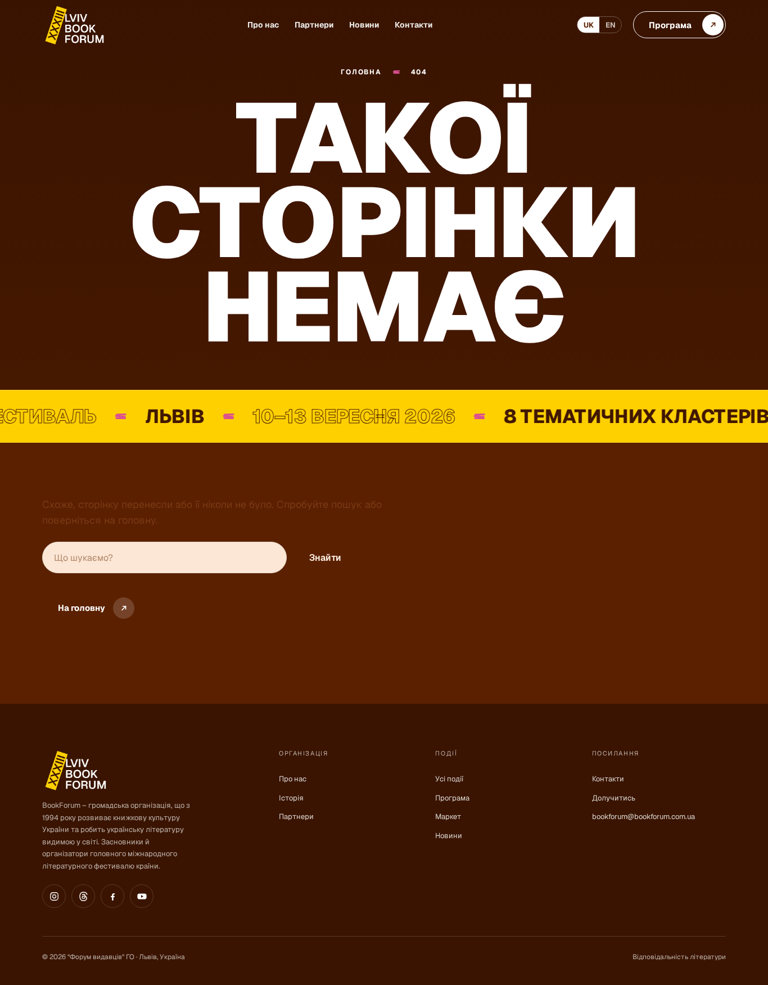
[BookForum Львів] (73, 25)
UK (589, 25)
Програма (452, 798)
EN (611, 25)
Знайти (325, 558)
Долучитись (613, 798)
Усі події (449, 779)
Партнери (314, 25)
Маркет (448, 816)
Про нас (263, 25)
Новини (364, 25)
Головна (361, 72)
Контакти (413, 25)
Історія (291, 798)
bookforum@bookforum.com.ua (643, 816)
